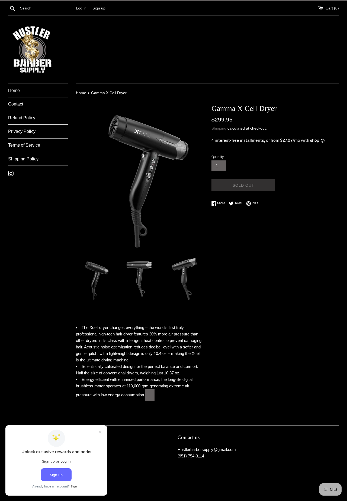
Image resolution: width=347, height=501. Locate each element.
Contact (15, 104)
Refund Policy (21, 118)
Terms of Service (24, 145)
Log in (81, 8)
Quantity (217, 157)
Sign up (98, 8)
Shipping (218, 128)
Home (14, 90)
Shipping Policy (23, 159)
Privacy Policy (22, 131)
